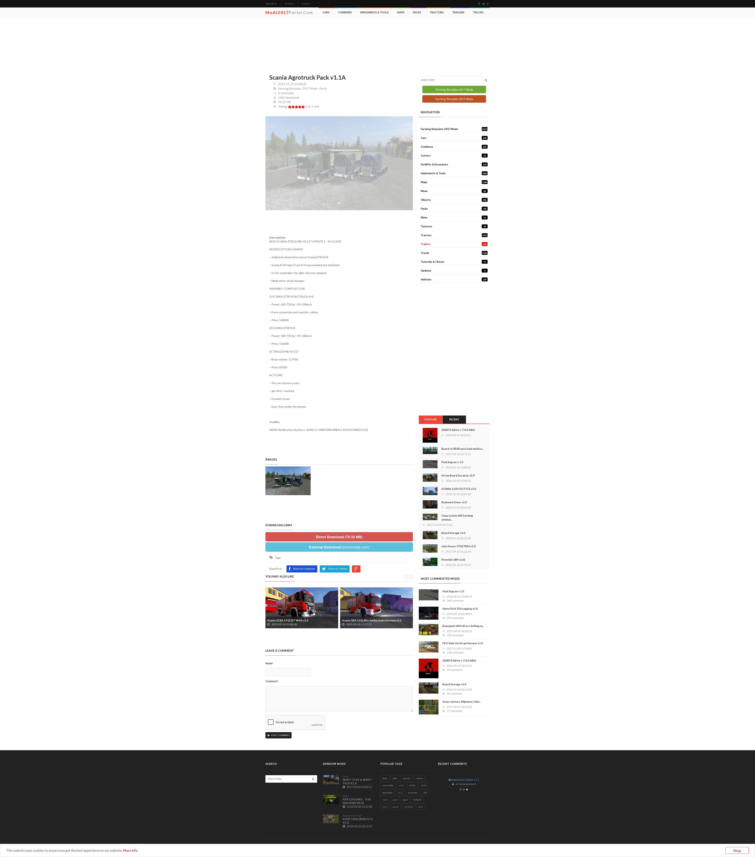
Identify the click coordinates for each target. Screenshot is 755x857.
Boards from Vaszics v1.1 (465, 779)
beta (385, 778)
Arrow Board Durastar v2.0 (458, 475)
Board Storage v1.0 (453, 532)
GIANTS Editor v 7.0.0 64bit (458, 429)
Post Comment (280, 735)
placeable (387, 792)
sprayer (407, 778)
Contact (306, 3)
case (395, 799)
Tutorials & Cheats (453, 261)
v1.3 (400, 792)
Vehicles (453, 279)
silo (425, 792)
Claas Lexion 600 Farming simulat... (457, 517)
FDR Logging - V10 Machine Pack (357, 801)
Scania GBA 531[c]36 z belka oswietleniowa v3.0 (297, 620)
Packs (417, 12)
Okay (737, 850)
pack (405, 799)
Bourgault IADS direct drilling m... (463, 626)
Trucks (478, 12)
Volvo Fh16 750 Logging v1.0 (460, 608)
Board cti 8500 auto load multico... (462, 448)
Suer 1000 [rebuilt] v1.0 (358, 820)
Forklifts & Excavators (453, 164)
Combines (345, 12)
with (395, 778)
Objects (453, 199)
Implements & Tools (374, 12)
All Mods (289, 3)
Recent (454, 419)
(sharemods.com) (339, 547)
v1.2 (401, 785)
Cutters (453, 155)
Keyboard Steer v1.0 (454, 502)
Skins (453, 217)
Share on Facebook (304, 568)
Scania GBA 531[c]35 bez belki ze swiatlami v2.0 (371, 620)
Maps (400, 12)
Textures (453, 226)
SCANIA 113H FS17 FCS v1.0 (458, 488)
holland (417, 799)
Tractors (437, 12)
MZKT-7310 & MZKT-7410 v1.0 (357, 781)
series (419, 778)
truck (424, 785)
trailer (412, 785)
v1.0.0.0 (408, 806)
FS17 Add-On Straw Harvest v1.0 (462, 643)
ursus (396, 806)
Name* (269, 663)
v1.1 (385, 806)
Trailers (458, 12)
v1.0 (385, 799)
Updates (453, 270)
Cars (326, 12)
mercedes (388, 785)
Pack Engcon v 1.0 (452, 462)
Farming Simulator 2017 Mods (297, 88)
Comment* (271, 681)
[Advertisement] (378, 44)
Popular (430, 419)
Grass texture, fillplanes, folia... (461, 701)
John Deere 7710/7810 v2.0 (458, 546)
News (453, 191)
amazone (413, 792)
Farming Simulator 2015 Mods (454, 99)
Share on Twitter (337, 568)
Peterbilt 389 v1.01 (453, 559)
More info (130, 850)
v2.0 (420, 806)
